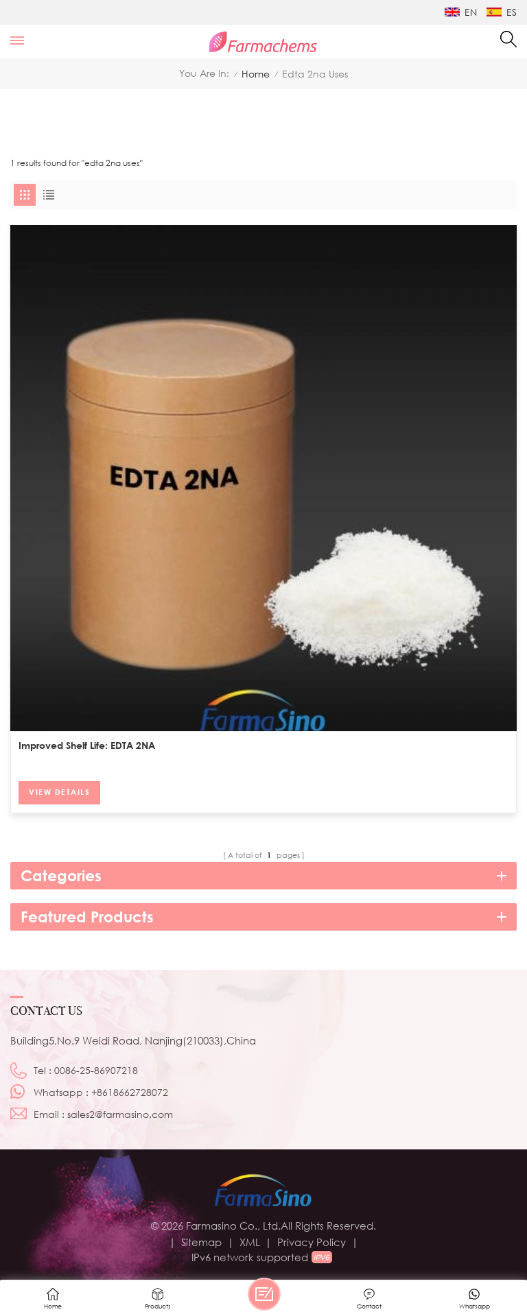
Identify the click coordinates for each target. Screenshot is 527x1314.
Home (256, 74)
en (471, 12)
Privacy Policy (311, 1242)
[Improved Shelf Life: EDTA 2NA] (263, 478)
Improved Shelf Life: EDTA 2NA (87, 745)
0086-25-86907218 (96, 1070)
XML (249, 1242)
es (511, 12)
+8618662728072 (129, 1092)
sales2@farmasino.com (120, 1114)
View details (59, 791)
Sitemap (201, 1242)
